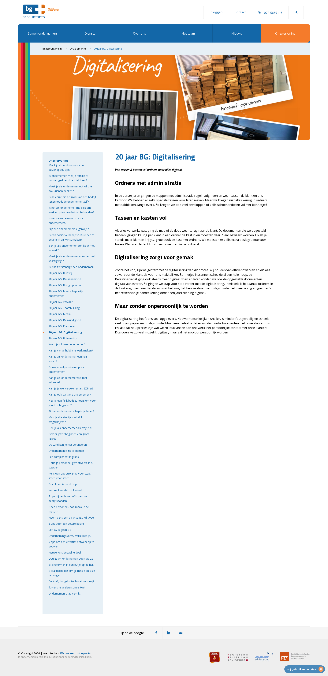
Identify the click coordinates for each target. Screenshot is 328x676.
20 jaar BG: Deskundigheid (65, 320)
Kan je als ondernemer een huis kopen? (68, 359)
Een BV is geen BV (60, 529)
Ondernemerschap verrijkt (64, 593)
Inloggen (216, 12)
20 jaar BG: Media (60, 314)
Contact (240, 12)
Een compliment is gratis (64, 457)
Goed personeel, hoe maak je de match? (69, 509)
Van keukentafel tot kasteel (65, 490)
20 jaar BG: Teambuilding (64, 308)
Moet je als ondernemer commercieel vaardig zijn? (72, 258)
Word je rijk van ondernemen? (67, 344)
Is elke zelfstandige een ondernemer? (71, 267)
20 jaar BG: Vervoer (61, 302)
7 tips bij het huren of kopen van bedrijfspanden (68, 498)
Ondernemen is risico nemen (66, 451)
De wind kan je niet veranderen (68, 444)
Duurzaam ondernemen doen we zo (71, 558)
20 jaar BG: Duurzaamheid (65, 279)
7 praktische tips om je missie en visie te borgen (72, 573)
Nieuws (236, 33)
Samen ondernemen (42, 33)
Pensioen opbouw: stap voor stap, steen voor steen (70, 476)
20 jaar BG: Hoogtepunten (65, 285)
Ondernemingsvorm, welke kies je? (70, 536)
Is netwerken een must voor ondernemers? (66, 220)
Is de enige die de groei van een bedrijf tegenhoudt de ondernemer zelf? (72, 199)
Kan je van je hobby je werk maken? (71, 350)
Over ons (139, 33)
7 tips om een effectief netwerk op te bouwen (71, 544)
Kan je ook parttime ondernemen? (70, 394)
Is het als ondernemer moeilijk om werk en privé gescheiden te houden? (71, 210)
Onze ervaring (285, 33)
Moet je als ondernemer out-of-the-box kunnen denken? (71, 189)
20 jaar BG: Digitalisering (65, 332)
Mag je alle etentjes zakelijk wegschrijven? (66, 419)
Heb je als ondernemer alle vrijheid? (70, 428)
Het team (188, 33)
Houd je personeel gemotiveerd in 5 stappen (71, 465)
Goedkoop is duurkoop (63, 484)
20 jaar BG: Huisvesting (63, 338)
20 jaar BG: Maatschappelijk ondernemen (66, 293)
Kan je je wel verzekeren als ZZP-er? (71, 388)
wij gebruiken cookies (301, 669)
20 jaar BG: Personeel (62, 326)
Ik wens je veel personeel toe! (67, 587)
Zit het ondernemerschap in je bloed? (71, 411)
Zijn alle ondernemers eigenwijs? (69, 229)
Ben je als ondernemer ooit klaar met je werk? (72, 248)
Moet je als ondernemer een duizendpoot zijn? (66, 167)
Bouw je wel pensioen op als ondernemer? (66, 369)
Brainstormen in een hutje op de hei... (72, 564)
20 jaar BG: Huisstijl (61, 273)
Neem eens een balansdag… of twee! (71, 517)
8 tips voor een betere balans (66, 523)
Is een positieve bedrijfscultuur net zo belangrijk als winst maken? (72, 237)
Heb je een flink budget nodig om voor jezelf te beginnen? (72, 403)
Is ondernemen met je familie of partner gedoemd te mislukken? (68, 178)
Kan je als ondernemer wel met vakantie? (68, 380)
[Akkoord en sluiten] (321, 669)
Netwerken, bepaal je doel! (65, 552)
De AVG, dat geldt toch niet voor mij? (71, 581)
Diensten (90, 33)
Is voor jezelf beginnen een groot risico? (69, 436)
